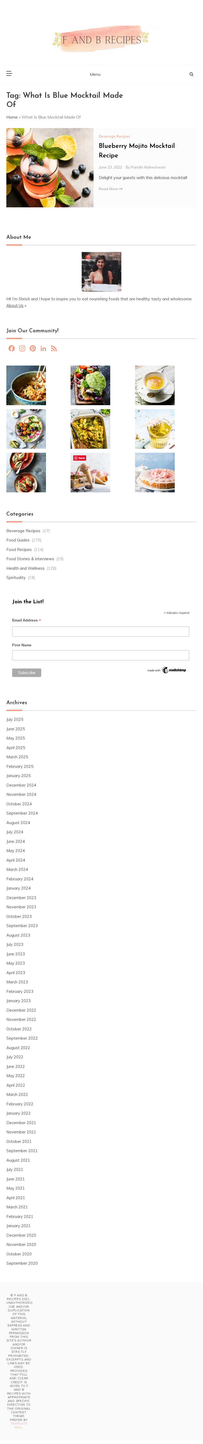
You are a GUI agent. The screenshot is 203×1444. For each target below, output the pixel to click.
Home (12, 117)
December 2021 (21, 1122)
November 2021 (21, 1131)
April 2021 (15, 1197)
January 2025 (18, 775)
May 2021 (15, 1188)
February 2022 (19, 1103)
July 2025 (14, 719)
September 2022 (22, 1038)
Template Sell (19, 1425)
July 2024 (14, 831)
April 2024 (15, 860)
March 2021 (17, 1206)
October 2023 (19, 916)
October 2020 (19, 1253)
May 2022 (15, 1075)
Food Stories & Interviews (30, 558)
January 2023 (18, 1000)
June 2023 (15, 953)
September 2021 (22, 1150)
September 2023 (22, 925)
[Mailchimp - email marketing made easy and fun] (167, 672)
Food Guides (18, 540)
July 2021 (14, 1169)
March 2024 (17, 869)
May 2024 (15, 850)
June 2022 (15, 1066)
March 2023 (17, 981)
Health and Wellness (25, 568)
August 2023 (18, 935)
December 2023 (21, 897)
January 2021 (18, 1225)
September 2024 (22, 813)
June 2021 (15, 1178)
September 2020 (22, 1263)
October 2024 (19, 803)
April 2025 (15, 747)
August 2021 (18, 1160)
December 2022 (21, 1010)
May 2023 (15, 963)
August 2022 (18, 1047)
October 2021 (19, 1141)
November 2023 (21, 906)
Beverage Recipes (114, 136)
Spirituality (16, 577)
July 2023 (14, 944)
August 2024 (18, 822)
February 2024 (19, 878)
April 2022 (15, 1085)
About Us (15, 305)
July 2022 (14, 1056)
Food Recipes (19, 549)
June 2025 (15, 728)
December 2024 (21, 785)
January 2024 (18, 888)
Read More (109, 188)
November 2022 (21, 1019)
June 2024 (15, 841)
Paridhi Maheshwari (148, 167)
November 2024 (21, 794)
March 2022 (17, 1094)
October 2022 (19, 1028)
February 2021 (19, 1216)
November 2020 (21, 1244)
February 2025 (19, 766)
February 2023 (19, 991)
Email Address (26, 621)
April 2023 (15, 972)
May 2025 (15, 738)
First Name (21, 645)
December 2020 (21, 1235)
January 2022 (18, 1113)
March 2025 (17, 756)
